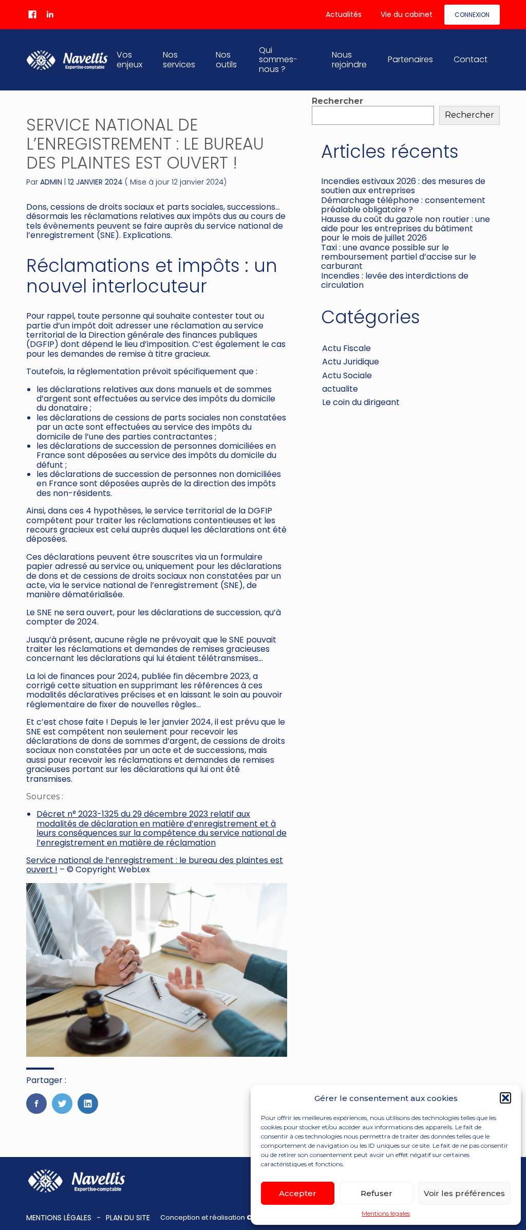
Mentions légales (386, 1213)
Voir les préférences (464, 1193)
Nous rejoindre (349, 59)
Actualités (344, 14)
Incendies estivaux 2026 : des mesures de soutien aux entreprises (403, 185)
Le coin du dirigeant (361, 402)
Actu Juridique (350, 362)
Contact (470, 59)
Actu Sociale (347, 375)
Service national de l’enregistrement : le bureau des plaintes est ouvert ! (154, 864)
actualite (340, 389)
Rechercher (337, 101)
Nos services (179, 59)
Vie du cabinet (407, 14)
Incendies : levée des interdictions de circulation (394, 280)
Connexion (472, 14)
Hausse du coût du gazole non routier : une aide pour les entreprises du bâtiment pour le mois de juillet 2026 (405, 228)
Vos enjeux (129, 59)
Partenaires (410, 59)
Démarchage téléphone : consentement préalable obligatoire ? (403, 204)
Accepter (297, 1193)
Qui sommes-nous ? (278, 59)
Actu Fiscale (346, 348)
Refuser (376, 1193)
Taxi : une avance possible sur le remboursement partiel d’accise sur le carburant (398, 257)
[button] (505, 1098)
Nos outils (226, 59)
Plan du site (128, 1218)
